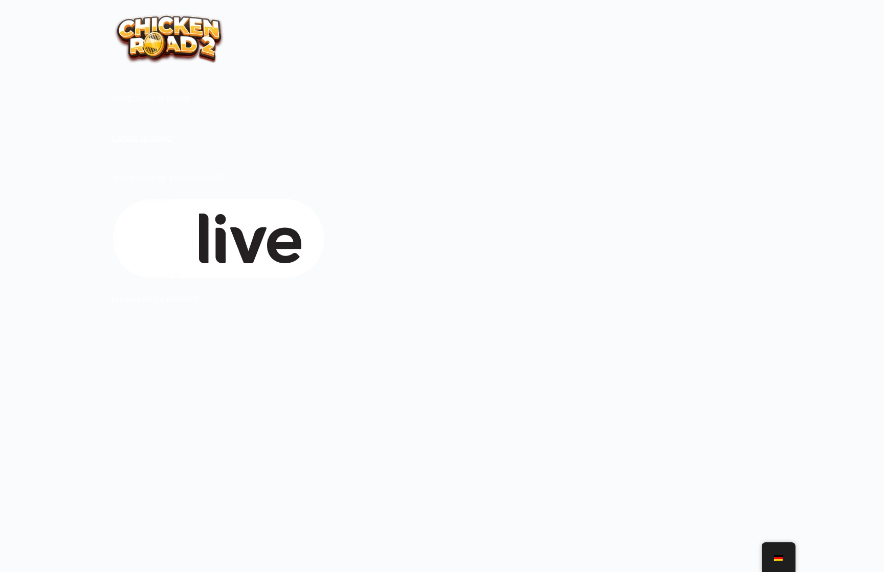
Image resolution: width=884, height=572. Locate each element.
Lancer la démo (142, 138)
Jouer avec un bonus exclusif (168, 177)
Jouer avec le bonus (151, 97)
